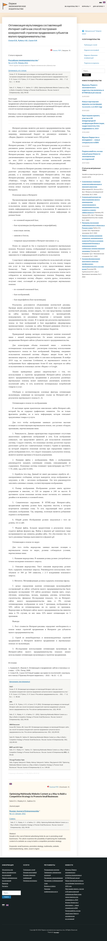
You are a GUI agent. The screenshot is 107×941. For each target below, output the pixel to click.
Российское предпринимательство (23, 60)
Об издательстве (71, 6)
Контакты (5, 886)
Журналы (85, 6)
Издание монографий (91, 50)
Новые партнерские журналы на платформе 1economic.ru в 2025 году (92, 104)
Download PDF (53, 787)
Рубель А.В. (23, 41)
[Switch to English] (104, 2)
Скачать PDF (57, 50)
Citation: (12, 819)
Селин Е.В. (12, 41)
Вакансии (5, 883)
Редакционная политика (51, 870)
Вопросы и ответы (49, 886)
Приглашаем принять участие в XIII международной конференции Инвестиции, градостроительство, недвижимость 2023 (74, 894)
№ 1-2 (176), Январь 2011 (18, 63)
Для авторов (98, 6)
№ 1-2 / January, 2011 (17, 814)
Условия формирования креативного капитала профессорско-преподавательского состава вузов (93, 264)
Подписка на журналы (91, 63)
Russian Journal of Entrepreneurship (24, 811)
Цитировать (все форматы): (19, 682)
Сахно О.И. (33, 41)
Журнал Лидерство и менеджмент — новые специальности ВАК (91, 139)
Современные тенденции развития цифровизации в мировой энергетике (92, 184)
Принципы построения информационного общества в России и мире (93, 225)
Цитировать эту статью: (17, 70)
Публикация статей (90, 45)
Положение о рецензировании (53, 878)
